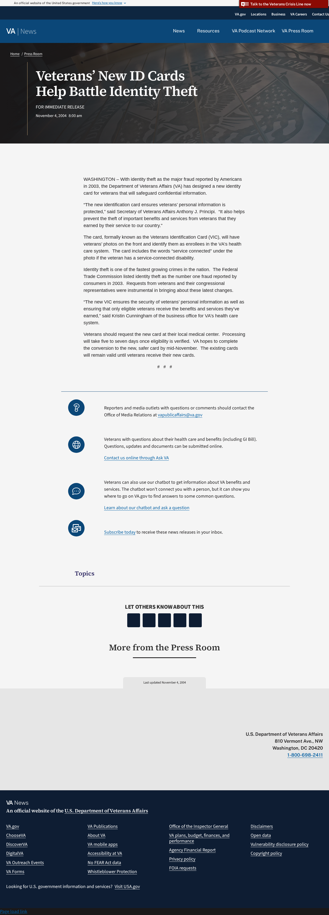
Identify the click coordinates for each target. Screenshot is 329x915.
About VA (96, 835)
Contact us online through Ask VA (136, 458)
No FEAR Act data (104, 862)
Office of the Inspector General (198, 826)
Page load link (13, 911)
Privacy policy (182, 859)
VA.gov (12, 826)
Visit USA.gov (127, 886)
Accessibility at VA (105, 853)
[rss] (280, 723)
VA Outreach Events (25, 862)
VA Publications (103, 826)
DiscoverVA (17, 844)
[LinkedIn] (180, 620)
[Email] (195, 620)
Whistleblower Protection (112, 871)
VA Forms (15, 871)
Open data (261, 835)
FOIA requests (182, 868)
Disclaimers (262, 826)
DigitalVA (14, 853)
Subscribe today (119, 532)
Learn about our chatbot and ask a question (146, 508)
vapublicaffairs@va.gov (180, 415)
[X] (149, 620)
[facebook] (290, 723)
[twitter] (270, 723)
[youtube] (260, 723)
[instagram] (300, 723)
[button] (321, 31)
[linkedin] (310, 723)
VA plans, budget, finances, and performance (199, 838)
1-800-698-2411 (305, 755)
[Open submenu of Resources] (222, 31)
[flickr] (320, 723)
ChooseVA (16, 835)
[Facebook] (133, 620)
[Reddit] (164, 620)
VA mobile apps (103, 844)
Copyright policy (266, 853)
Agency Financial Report (192, 850)
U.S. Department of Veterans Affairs (106, 810)
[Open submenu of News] (188, 31)
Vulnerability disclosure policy (279, 844)
